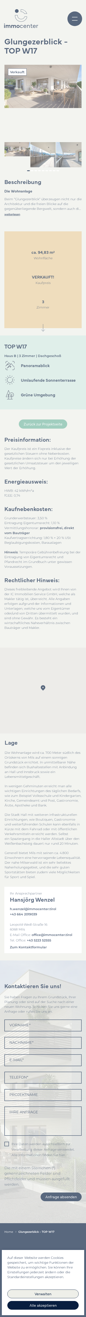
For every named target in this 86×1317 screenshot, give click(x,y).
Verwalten (43, 1293)
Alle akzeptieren (43, 1305)
